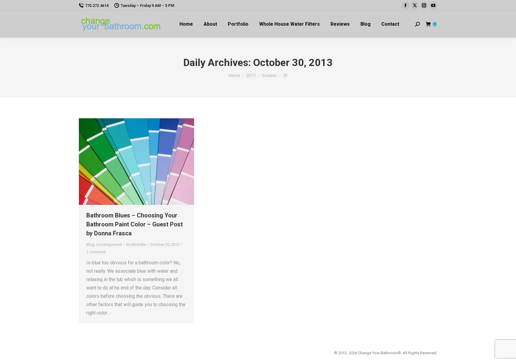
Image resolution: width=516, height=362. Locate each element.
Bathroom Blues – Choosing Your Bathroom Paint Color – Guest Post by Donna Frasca (134, 224)
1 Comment (96, 252)
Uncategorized (109, 244)
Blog (90, 244)
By (136, 244)
